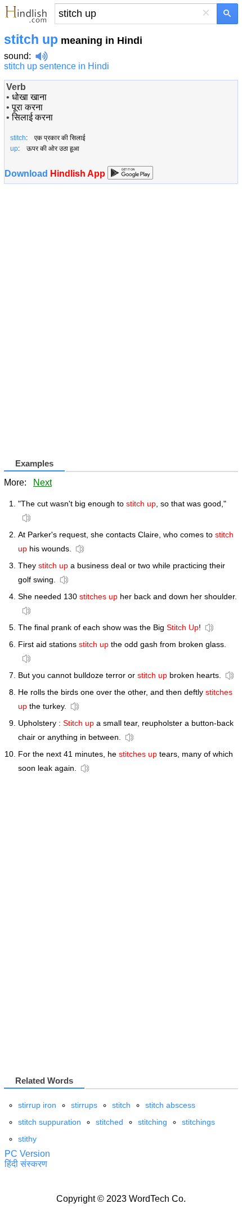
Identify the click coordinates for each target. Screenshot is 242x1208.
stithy (27, 1138)
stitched (109, 1121)
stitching (152, 1121)
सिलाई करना (32, 117)
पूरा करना (27, 107)
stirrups (84, 1105)
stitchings (198, 1121)
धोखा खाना (29, 97)
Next (42, 482)
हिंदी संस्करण (26, 1164)
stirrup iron (37, 1105)
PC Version (27, 1153)
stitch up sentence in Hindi (56, 66)
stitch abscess (170, 1105)
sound (16, 56)
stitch (121, 1105)
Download (56, 173)
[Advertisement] (121, 325)
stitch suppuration (49, 1121)
